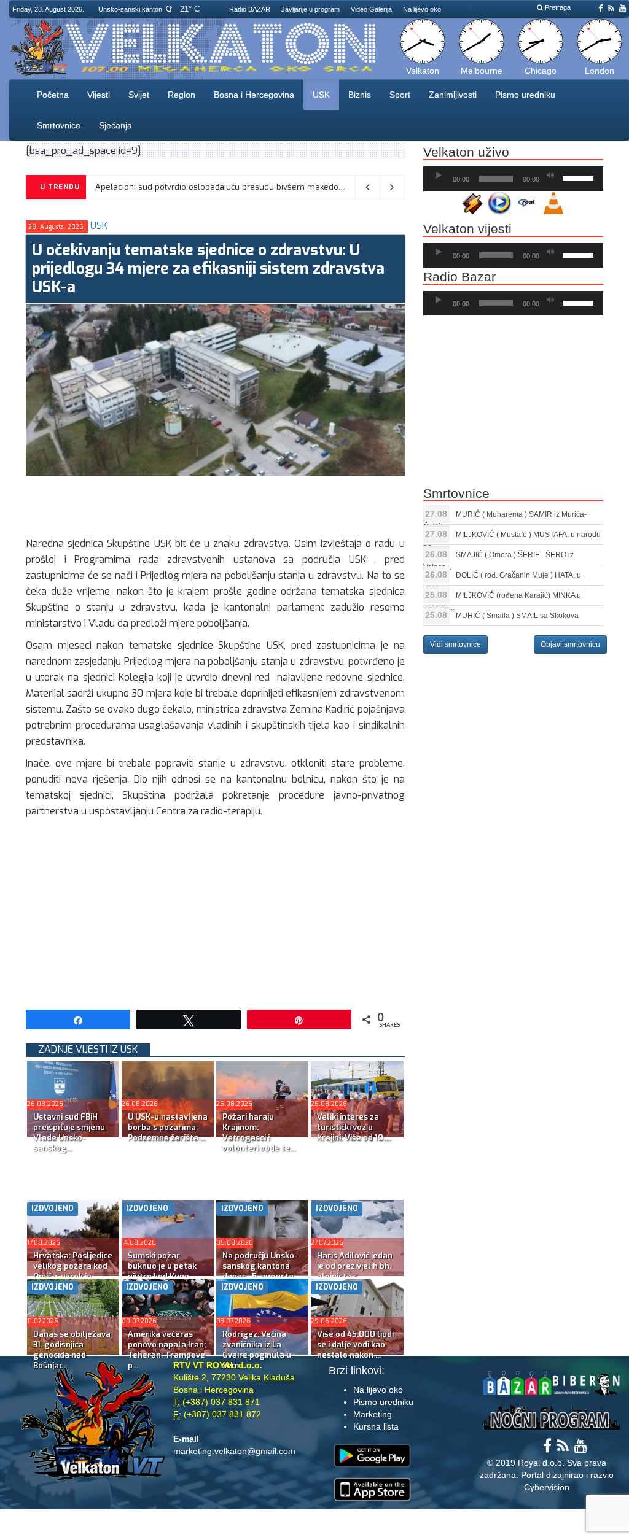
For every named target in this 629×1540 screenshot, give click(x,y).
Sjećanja (115, 125)
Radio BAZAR (249, 9)
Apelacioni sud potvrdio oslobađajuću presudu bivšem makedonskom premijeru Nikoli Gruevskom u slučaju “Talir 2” (318, 187)
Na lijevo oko (422, 9)
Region (181, 94)
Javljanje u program (310, 9)
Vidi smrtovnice (455, 644)
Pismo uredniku (525, 94)
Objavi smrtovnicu (570, 644)
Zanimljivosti (453, 94)
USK (321, 94)
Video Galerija (371, 9)
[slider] (580, 177)
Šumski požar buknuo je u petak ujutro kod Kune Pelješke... (162, 1271)
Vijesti (98, 94)
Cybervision (546, 1487)
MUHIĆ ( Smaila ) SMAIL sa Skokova (517, 615)
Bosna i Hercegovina (254, 94)
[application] (513, 178)
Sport (399, 94)
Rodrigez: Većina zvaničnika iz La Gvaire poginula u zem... (256, 1350)
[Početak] (438, 175)
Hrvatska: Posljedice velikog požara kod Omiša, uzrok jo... (72, 1266)
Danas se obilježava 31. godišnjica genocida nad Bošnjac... (72, 1350)
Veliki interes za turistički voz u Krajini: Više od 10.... (354, 1127)
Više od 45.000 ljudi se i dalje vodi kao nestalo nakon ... (355, 1344)
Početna (53, 94)
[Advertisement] (249, 503)
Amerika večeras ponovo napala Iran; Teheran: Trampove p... (167, 1350)
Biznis (359, 94)
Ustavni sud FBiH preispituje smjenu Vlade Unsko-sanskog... (69, 1132)
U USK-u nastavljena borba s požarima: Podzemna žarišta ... (168, 1127)
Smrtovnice (58, 125)
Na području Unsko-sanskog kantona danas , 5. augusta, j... (260, 1271)
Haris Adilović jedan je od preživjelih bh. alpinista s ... (355, 1266)
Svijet (138, 94)
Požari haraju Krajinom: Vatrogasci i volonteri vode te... (258, 1132)
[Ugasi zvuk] (550, 175)
